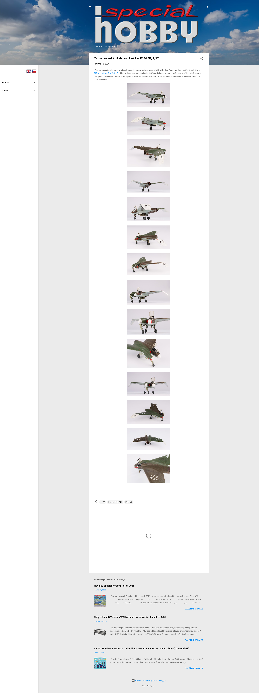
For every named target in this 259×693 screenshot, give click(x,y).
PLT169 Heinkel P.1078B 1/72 (106, 73)
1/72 (103, 502)
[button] (201, 59)
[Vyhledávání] (207, 7)
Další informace (194, 609)
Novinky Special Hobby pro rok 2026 (114, 585)
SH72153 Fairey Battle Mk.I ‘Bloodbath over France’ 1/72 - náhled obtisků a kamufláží (141, 648)
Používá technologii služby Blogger (150, 680)
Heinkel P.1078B (115, 502)
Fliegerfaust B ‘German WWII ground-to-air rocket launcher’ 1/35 (130, 617)
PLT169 (128, 502)
